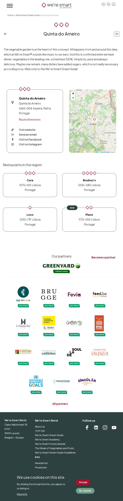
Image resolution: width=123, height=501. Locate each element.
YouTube (114, 427)
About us (40, 426)
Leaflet (96, 152)
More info (22, 494)
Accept (83, 482)
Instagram (105, 427)
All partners (60, 403)
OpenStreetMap (105, 152)
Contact (108, 4)
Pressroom (103, 4)
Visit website (27, 129)
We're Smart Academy (47, 439)
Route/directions (29, 119)
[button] (94, 119)
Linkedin (96, 427)
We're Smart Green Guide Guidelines (55, 452)
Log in (114, 4)
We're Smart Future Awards (50, 443)
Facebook (87, 427)
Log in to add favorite (116, 34)
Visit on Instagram (30, 144)
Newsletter (41, 463)
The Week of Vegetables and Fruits (54, 448)
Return (6, 34)
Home (10, 15)
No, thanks (85, 490)
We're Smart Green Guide (28, 15)
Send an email (28, 134)
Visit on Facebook (30, 139)
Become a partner (104, 257)
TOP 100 (40, 430)
